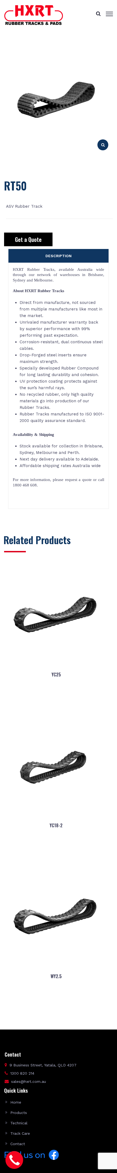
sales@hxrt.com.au (28, 1081)
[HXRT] (33, 15)
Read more (55, 701)
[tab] (58, 256)
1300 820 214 (22, 1073)
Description (58, 256)
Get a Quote (28, 239)
